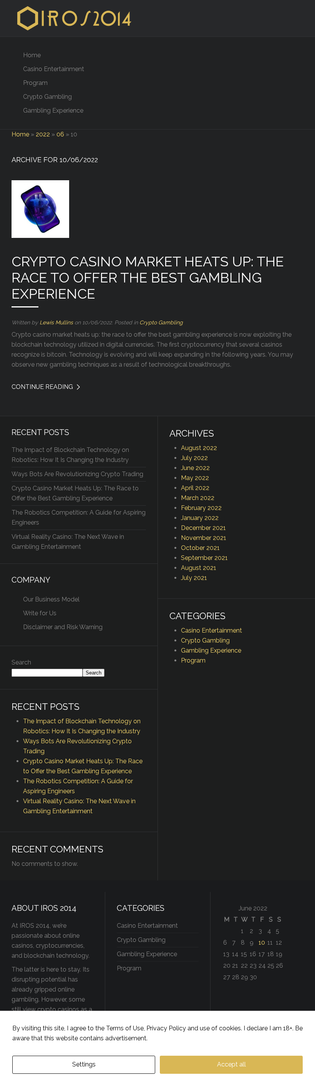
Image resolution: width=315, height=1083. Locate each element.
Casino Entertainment (53, 69)
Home (32, 55)
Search (21, 662)
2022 (43, 134)
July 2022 (194, 458)
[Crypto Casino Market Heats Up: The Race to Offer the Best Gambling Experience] (40, 208)
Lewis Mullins (56, 322)
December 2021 (203, 528)
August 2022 (199, 448)
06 (60, 134)
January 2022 (200, 518)
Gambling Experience (53, 110)
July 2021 (194, 577)
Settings (84, 1064)
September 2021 (204, 557)
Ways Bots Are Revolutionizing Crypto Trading (77, 474)
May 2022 (195, 478)
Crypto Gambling (47, 96)
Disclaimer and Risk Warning (63, 627)
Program (35, 82)
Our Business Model (51, 599)
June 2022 (195, 468)
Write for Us (39, 613)
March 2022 (197, 498)
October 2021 (200, 547)
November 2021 (203, 538)
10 (262, 942)
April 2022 (195, 488)
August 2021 (198, 567)
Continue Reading (42, 386)
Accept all (231, 1064)
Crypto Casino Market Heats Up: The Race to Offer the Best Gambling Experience (148, 277)
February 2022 (201, 508)
